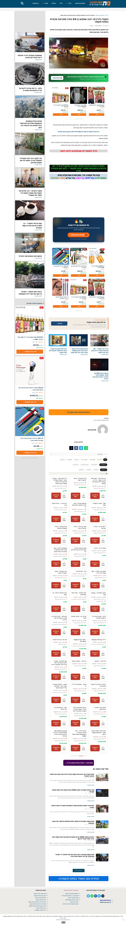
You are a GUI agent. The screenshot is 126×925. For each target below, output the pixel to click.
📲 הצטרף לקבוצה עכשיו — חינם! (63, 474)
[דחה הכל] (123, 919)
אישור (63, 922)
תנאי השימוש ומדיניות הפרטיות (63, 919)
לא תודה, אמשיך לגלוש (63, 478)
